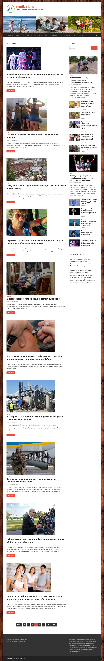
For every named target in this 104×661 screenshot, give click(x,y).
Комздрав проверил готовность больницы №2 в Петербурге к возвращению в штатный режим (82, 266)
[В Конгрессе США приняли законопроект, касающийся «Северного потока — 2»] (36, 397)
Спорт (74, 35)
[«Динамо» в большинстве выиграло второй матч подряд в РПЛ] (74, 205)
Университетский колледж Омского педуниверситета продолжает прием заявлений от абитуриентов (34, 597)
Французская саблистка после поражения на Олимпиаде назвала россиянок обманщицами (89, 211)
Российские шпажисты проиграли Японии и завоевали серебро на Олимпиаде (88, 242)
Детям (33, 35)
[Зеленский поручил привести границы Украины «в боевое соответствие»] (36, 459)
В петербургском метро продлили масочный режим (33, 298)
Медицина (54, 35)
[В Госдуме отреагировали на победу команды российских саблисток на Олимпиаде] (83, 172)
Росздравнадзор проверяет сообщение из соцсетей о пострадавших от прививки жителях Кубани (34, 357)
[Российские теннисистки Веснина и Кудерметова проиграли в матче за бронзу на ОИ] (74, 225)
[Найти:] (83, 48)
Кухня (46, 35)
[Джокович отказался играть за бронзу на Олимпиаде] (74, 236)
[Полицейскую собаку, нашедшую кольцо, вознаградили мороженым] (83, 74)
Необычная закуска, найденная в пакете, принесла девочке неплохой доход (87, 104)
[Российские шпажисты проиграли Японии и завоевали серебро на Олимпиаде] (36, 59)
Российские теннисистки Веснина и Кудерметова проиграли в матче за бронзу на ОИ (89, 222)
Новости (26, 35)
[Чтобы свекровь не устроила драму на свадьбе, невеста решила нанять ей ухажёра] (74, 140)
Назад (19, 624)
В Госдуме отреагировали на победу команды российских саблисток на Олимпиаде (83, 178)
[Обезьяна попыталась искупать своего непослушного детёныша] (74, 118)
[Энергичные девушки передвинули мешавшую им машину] (36, 115)
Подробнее (11, 90)
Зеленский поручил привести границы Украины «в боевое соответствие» (31, 480)
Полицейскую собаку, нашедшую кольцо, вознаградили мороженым (80, 80)
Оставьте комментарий (12, 80)
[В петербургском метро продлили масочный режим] (36, 279)
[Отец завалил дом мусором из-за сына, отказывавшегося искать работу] (36, 170)
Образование (65, 35)
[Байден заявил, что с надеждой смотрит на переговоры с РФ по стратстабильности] (36, 519)
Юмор (81, 35)
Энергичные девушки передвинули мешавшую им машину (89, 147)
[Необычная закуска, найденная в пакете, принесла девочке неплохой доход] (74, 107)
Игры (40, 35)
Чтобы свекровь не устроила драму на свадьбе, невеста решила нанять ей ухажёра (89, 137)
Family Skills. (25, 7)
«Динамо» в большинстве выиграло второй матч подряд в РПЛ (89, 201)
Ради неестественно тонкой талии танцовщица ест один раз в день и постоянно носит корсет (89, 125)
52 (48, 624)
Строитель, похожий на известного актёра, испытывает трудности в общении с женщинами (35, 241)
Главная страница (14, 35)
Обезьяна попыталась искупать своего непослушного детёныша (89, 114)
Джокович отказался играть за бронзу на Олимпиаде (87, 232)
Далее (53, 624)
